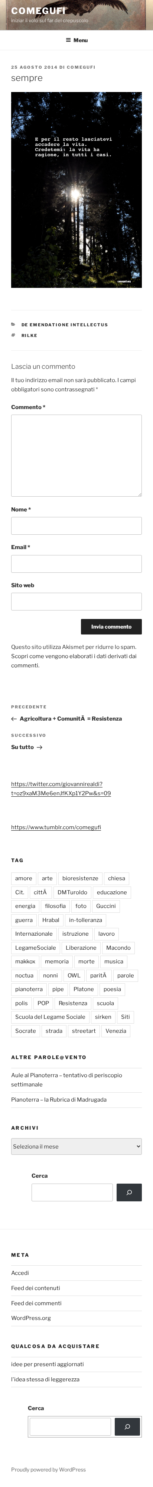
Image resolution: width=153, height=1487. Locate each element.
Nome (21, 509)
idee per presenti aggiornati (47, 1364)
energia (25, 906)
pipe (58, 989)
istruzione (75, 933)
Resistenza (73, 1003)
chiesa (116, 878)
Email (20, 547)
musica (113, 961)
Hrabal (50, 920)
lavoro (106, 933)
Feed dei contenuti (35, 1288)
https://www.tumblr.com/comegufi (56, 827)
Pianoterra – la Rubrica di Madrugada (59, 1099)
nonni (50, 975)
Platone (84, 989)
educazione (112, 892)
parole (125, 975)
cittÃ (41, 892)
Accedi (20, 1273)
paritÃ (99, 975)
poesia (112, 989)
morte (86, 961)
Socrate (25, 1031)
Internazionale (34, 933)
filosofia (55, 906)
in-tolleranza (85, 920)
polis (21, 1003)
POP (43, 1003)
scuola (105, 1003)
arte (47, 878)
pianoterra (29, 989)
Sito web (22, 585)
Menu (81, 40)
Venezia (115, 1031)
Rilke (30, 335)
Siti (125, 1017)
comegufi (38, 11)
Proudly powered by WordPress (48, 1469)
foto (81, 906)
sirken (103, 1017)
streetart (84, 1031)
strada (54, 1031)
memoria (57, 961)
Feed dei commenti (36, 1303)
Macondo (118, 948)
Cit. (19, 892)
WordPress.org (31, 1318)
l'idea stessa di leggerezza (45, 1379)
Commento (28, 407)
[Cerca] (129, 1192)
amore (23, 878)
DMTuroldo (72, 892)
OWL (74, 975)
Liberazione (81, 948)
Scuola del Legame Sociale (50, 1017)
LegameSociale (35, 948)
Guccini (106, 906)
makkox (25, 961)
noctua (24, 975)
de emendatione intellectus (65, 324)
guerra (24, 920)
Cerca (40, 1176)
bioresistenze (80, 878)
